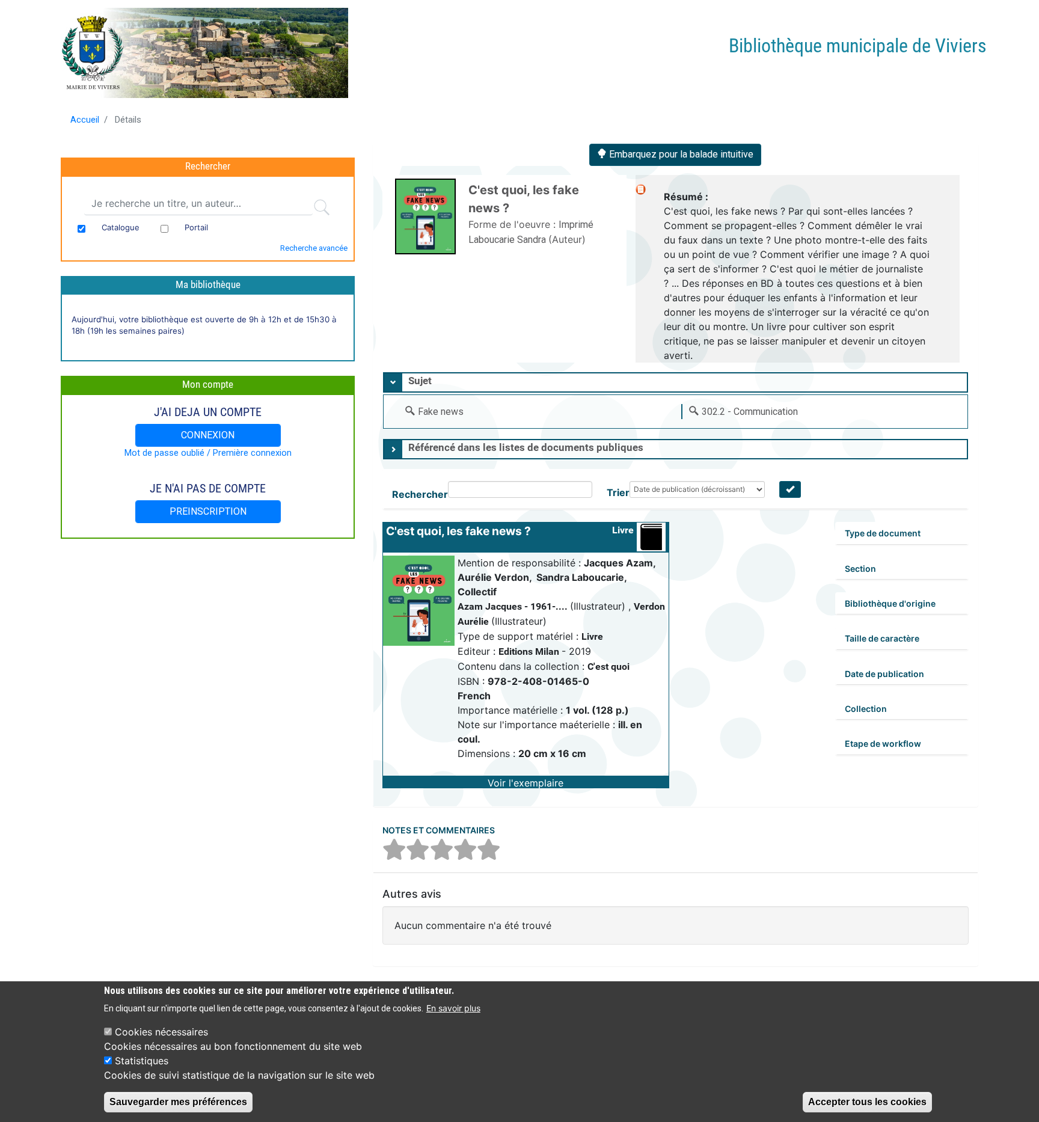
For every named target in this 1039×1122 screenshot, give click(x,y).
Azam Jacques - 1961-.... (514, 606)
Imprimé (576, 224)
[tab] (675, 382)
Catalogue (120, 227)
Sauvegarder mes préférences (178, 1102)
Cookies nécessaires (161, 1032)
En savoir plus (453, 1008)
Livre (623, 530)
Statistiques (141, 1061)
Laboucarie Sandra (508, 239)
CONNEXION (207, 435)
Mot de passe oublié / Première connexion (208, 452)
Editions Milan (530, 651)
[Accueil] (206, 53)
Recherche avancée (314, 248)
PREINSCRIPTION (208, 511)
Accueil (84, 119)
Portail (196, 227)
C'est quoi (608, 666)
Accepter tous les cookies (867, 1102)
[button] (526, 782)
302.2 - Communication (750, 411)
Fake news (441, 411)
